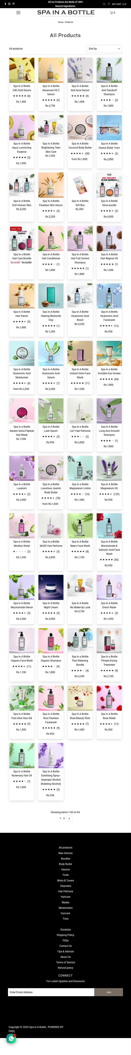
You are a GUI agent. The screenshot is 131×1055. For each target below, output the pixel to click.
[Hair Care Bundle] (22, 238)
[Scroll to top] (124, 1048)
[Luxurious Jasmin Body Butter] (51, 468)
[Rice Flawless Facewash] (51, 698)
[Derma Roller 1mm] (109, 127)
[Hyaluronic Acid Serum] (51, 353)
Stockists (65, 929)
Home (60, 22)
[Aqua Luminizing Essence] (22, 127)
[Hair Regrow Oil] (109, 238)
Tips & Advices (65, 951)
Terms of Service (65, 962)
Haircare (65, 896)
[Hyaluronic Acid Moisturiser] (22, 353)
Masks (65, 902)
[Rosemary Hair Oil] (22, 755)
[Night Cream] (51, 587)
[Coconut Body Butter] (80, 127)
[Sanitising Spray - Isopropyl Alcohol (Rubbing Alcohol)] (51, 755)
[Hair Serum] (22, 296)
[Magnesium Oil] (109, 468)
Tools (65, 874)
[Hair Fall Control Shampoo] (80, 238)
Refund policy (65, 967)
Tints (65, 918)
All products (65, 847)
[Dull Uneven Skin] (22, 185)
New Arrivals (65, 853)
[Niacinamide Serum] (22, 587)
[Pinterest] (13, 4)
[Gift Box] (80, 185)
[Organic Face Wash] (22, 640)
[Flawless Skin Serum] (51, 185)
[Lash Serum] (51, 411)
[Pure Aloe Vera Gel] (22, 698)
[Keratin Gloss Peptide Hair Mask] (22, 411)
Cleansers (65, 885)
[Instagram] (9, 4)
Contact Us (65, 945)
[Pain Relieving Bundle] (80, 640)
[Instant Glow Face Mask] (80, 353)
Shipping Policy (65, 935)
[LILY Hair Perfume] (80, 411)
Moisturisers (66, 907)
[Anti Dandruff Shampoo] (109, 70)
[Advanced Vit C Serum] (51, 70)
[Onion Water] (109, 587)
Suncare (65, 913)
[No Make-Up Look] (80, 587)
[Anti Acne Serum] (80, 70)
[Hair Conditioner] (51, 238)
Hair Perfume (65, 891)
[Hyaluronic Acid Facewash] (109, 296)
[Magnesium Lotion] (80, 468)
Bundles (65, 858)
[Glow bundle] (109, 185)
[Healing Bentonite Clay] (51, 296)
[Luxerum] (22, 468)
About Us (65, 956)
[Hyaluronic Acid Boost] (80, 296)
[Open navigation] (18, 13)
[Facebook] (5, 4)
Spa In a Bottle (37, 1027)
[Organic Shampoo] (51, 640)
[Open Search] (104, 4)
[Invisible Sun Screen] (109, 353)
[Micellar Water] (22, 526)
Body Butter (65, 864)
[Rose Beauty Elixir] (80, 698)
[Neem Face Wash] (80, 526)
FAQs (66, 940)
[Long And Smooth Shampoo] (109, 411)
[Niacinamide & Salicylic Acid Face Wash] (109, 526)
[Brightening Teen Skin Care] (51, 127)
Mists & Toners (65, 880)
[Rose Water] (109, 698)
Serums (65, 869)
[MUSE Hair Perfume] (51, 526)
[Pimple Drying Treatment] (109, 640)
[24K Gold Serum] (22, 70)
